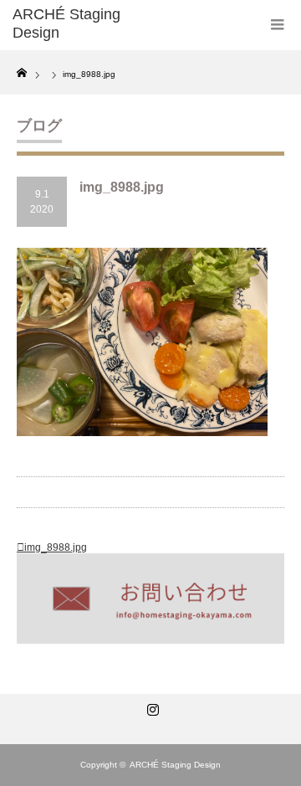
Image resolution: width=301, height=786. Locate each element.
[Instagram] (150, 706)
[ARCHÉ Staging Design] (73, 24)
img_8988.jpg (55, 547)
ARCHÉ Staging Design (175, 764)
